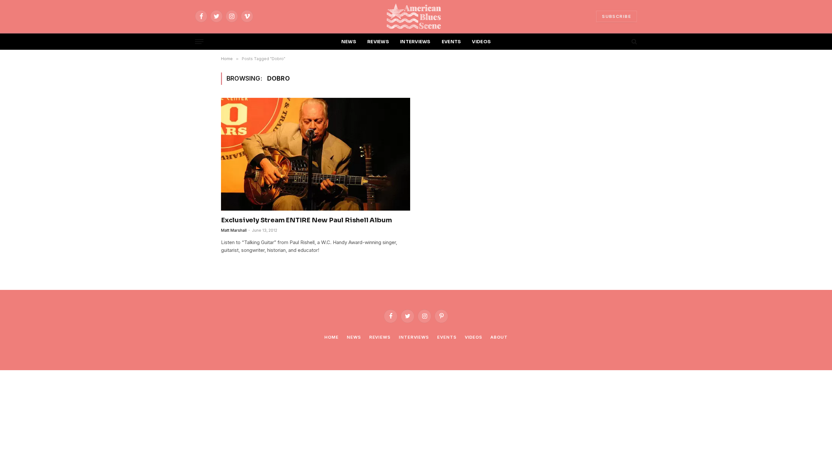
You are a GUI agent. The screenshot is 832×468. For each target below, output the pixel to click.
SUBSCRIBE (616, 16)
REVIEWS (378, 42)
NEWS (348, 42)
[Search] (633, 41)
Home (331, 337)
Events (446, 337)
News (354, 337)
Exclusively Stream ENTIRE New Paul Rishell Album (306, 220)
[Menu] (199, 41)
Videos (473, 337)
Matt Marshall (234, 230)
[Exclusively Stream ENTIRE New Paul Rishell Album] (315, 154)
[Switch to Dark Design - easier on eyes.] (623, 42)
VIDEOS (481, 42)
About (499, 337)
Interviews (414, 337)
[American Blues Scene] (416, 16)
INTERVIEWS (415, 42)
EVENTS (451, 42)
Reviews (380, 337)
